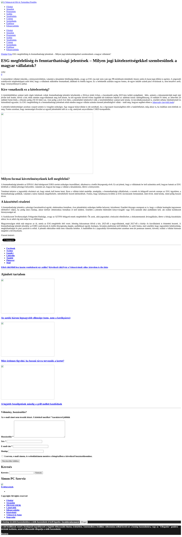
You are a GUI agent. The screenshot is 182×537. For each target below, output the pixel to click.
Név (3, 441)
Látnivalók (11, 508)
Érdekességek (7, 487)
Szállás (9, 14)
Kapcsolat (10, 517)
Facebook (10, 248)
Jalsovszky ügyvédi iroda (163, 102)
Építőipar (10, 23)
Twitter (9, 251)
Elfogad (84, 522)
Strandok (10, 9)
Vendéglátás (11, 16)
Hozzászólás (7, 437)
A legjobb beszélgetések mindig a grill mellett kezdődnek (31, 404)
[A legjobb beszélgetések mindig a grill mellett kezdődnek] (27, 399)
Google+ (10, 253)
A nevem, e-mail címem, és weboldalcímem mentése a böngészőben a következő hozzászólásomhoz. (48, 456)
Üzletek (9, 19)
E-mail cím (6, 446)
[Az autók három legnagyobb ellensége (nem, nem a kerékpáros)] (27, 312)
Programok (11, 11)
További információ (70, 522)
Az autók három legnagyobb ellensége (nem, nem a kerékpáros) (35, 317)
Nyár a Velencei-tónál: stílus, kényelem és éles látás (78, 267)
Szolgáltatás (11, 21)
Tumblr (9, 258)
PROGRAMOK (13, 505)
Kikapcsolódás (12, 26)
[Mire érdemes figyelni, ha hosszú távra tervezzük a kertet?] (27, 356)
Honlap (4, 451)
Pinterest (10, 260)
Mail (8, 263)
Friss (10, 54)
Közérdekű (11, 512)
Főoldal (9, 7)
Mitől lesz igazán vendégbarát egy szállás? (24, 267)
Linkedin (10, 255)
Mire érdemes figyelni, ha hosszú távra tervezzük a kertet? (32, 360)
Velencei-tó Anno (14, 515)
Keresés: (5, 473)
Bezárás (4, 533)
